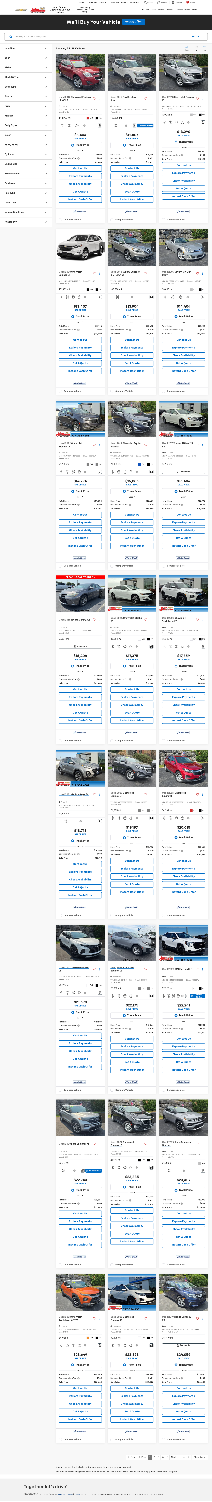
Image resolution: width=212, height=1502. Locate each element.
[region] (80, 158)
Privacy (77, 1494)
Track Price (82, 145)
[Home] (143, 9)
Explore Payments (80, 176)
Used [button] (153, 10)
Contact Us (80, 168)
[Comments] (100, 125)
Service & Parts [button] (183, 10)
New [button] (147, 10)
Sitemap (69, 1494)
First (132, 1457)
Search (195, 37)
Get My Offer (133, 21)
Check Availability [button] (80, 184)
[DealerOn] (31, 1494)
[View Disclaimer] (84, 126)
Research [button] (171, 10)
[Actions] (99, 99)
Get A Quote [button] (80, 192)
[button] (102, 73)
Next (174, 1457)
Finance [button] (161, 10)
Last (185, 1457)
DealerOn (61, 1494)
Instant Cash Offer (80, 199)
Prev (143, 1457)
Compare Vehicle (72, 220)
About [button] (194, 10)
